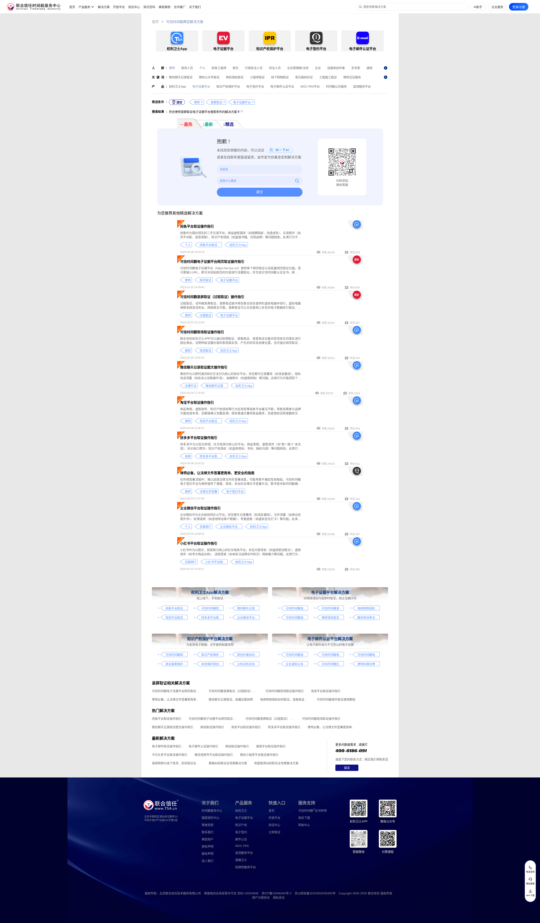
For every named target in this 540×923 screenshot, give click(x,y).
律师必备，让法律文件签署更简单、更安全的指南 (217, 473)
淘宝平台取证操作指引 (197, 402)
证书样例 (312, 810)
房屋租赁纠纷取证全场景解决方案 (276, 763)
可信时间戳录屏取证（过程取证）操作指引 (212, 297)
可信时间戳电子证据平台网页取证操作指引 (212, 261)
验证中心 (134, 7)
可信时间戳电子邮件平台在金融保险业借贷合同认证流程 (332, 654)
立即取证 (274, 832)
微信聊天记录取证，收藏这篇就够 (231, 699)
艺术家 (355, 68)
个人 (202, 68)
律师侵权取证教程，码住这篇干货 (332, 617)
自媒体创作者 (336, 68)
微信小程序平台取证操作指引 (259, 754)
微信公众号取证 (209, 77)
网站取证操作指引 (212, 727)
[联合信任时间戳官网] (34, 7)
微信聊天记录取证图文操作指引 (203, 367)
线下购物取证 (280, 77)
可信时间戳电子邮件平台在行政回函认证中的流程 (368, 654)
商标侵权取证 (235, 77)
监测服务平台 (362, 86)
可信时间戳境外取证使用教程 (297, 617)
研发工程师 (219, 68)
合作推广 (180, 7)
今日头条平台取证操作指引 (169, 754)
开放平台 (119, 7)
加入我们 (207, 860)
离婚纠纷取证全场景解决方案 (228, 763)
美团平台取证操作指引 (271, 746)
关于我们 (195, 7)
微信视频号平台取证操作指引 (213, 754)
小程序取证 (257, 77)
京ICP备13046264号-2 (277, 893)
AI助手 (478, 7)
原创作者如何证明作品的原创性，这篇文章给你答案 (248, 654)
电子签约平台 (255, 86)
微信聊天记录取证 (181, 77)
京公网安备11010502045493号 (315, 893)
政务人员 (187, 68)
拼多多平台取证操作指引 (198, 438)
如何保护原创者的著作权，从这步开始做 (212, 664)
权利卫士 (241, 810)
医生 (236, 68)
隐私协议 (279, 897)
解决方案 (104, 7)
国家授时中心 (210, 817)
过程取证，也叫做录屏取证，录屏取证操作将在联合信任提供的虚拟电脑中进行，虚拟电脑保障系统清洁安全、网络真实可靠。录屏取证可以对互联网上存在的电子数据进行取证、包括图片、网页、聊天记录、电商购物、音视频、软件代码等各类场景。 (240, 306)
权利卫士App (177, 86)
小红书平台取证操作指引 (198, 543)
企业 (318, 68)
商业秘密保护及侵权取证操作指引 (176, 664)
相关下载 (304, 817)
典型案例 (164, 7)
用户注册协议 (261, 897)
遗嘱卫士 (241, 860)
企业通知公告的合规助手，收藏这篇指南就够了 (297, 664)
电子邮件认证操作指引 (203, 746)
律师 (172, 68)
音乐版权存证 (304, 77)
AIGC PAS (242, 845)
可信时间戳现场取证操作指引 (202, 332)
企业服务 (497, 7)
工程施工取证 (328, 77)
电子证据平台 (201, 86)
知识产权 (241, 825)
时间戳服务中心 (212, 810)
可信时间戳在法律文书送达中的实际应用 (332, 664)
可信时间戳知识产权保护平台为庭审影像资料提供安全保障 (176, 654)
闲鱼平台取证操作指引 (197, 226)
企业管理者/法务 (298, 68)
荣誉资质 (207, 825)
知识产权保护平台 (228, 86)
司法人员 (275, 68)
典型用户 (207, 839)
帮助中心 (304, 825)
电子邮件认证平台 (282, 86)
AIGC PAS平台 (310, 86)
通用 (369, 68)
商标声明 (207, 846)
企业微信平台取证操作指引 (200, 508)
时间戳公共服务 (336, 86)
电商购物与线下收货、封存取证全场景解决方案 (176, 763)
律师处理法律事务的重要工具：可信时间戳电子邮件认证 (368, 664)
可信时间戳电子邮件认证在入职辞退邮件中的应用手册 (297, 654)
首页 (72, 7)
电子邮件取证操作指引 (166, 746)
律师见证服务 (352, 77)
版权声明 (207, 853)
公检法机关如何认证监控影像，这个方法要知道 (248, 664)
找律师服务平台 (245, 867)
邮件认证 (241, 839)
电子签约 (241, 832)
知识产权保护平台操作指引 (212, 654)
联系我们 (207, 832)
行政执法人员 (254, 68)
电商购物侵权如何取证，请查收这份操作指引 (368, 608)
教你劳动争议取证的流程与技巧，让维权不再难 (368, 617)
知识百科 (149, 7)
